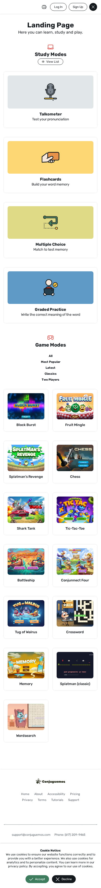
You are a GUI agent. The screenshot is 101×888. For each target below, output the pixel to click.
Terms (42, 800)
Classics (51, 373)
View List (52, 61)
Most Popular (50, 362)
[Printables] (44, 7)
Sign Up (78, 7)
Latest (50, 368)
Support (73, 800)
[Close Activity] (93, 7)
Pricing (75, 794)
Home (25, 794)
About (38, 794)
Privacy (27, 800)
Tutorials (57, 800)
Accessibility (56, 794)
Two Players (50, 379)
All (50, 356)
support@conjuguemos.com (31, 834)
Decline (67, 879)
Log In (58, 7)
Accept (40, 879)
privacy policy (17, 866)
